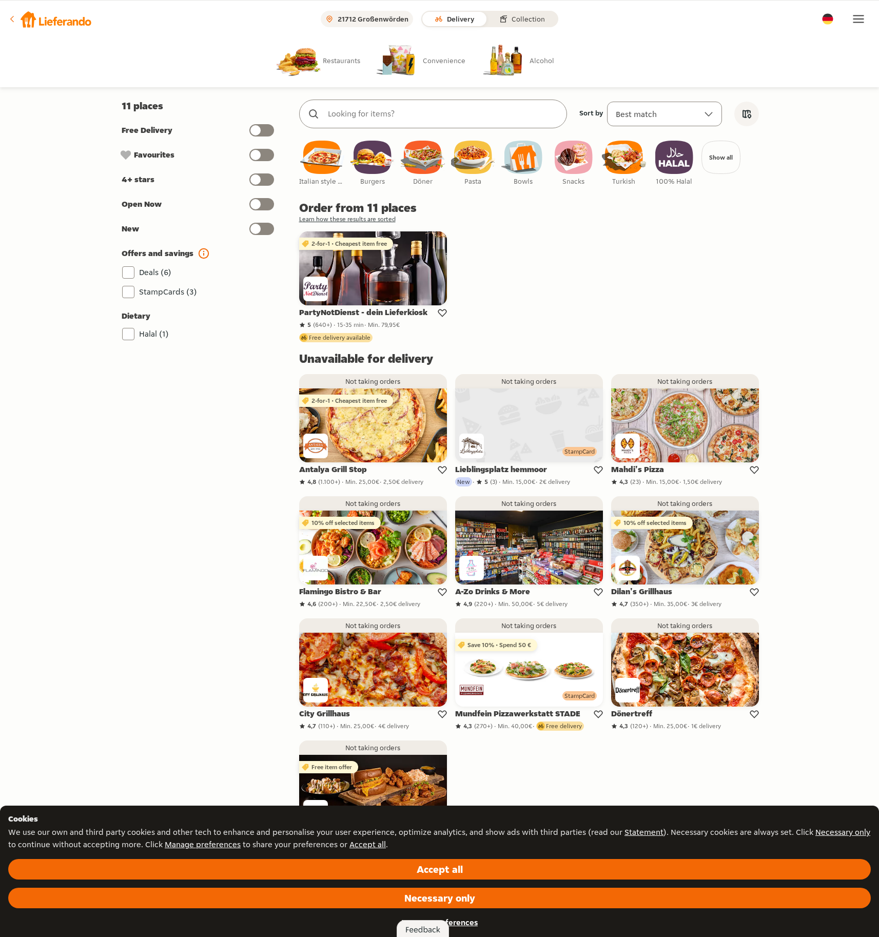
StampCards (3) (168, 291)
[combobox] (443, 114)
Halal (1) (154, 333)
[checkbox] (322, 163)
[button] (49, 19)
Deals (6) (155, 272)
